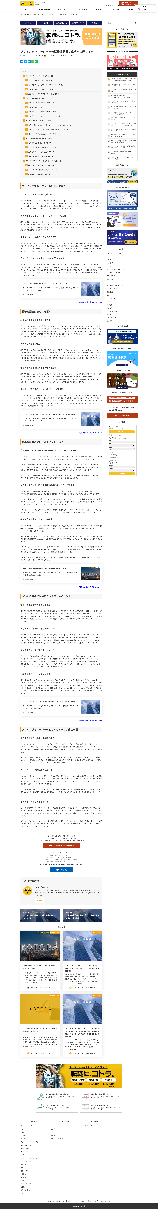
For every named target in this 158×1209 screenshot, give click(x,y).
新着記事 (109, 305)
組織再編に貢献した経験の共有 (39, 174)
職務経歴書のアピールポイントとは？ (39, 120)
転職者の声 (84, 1201)
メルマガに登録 (123, 415)
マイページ (93, 1201)
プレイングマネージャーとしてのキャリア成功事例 (43, 161)
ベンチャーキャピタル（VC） (116, 285)
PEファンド (110, 266)
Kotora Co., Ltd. (79, 1206)
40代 (120, 438)
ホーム (52, 1201)
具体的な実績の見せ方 (36, 107)
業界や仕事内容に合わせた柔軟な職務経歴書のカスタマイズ (49, 129)
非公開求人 (119, 436)
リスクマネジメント (113, 289)
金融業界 (109, 321)
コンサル (53, 1129)
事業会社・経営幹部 (57, 1138)
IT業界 (109, 260)
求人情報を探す (60, 1201)
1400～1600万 (113, 459)
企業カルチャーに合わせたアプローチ (41, 152)
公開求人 (112, 436)
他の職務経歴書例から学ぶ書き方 (39, 143)
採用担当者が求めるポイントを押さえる (42, 134)
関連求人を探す (61, 870)
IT (51, 1132)
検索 (134, 23)
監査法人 (109, 308)
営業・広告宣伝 (111, 298)
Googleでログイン (147, 9)
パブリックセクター (113, 282)
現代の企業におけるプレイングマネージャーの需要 (46, 85)
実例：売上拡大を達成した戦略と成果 (41, 165)
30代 (115, 438)
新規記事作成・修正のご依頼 (90, 1126)
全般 (108, 295)
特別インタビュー (73, 1201)
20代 (111, 438)
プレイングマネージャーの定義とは (40, 80)
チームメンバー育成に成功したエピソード (43, 170)
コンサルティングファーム (115, 273)
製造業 (109, 314)
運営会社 (101, 1201)
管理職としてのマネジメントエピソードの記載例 (45, 116)
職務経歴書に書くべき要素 (35, 98)
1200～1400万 (113, 457)
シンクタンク (111, 279)
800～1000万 (113, 454)
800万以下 (112, 452)
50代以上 (125, 438)
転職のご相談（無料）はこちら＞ (90, 302)
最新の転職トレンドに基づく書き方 (40, 156)
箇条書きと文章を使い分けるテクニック (42, 147)
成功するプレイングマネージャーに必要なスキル (45, 94)
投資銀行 (109, 302)
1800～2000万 (113, 462)
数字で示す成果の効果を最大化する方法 (42, 112)
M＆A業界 (110, 263)
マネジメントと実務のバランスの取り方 (42, 89)
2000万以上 (113, 463)
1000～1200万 (113, 455)
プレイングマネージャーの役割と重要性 (40, 76)
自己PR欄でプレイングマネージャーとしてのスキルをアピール (50, 125)
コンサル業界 (111, 276)
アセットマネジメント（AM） (116, 269)
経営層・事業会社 (112, 311)
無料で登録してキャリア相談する (61, 845)
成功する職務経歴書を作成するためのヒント (41, 138)
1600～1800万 (113, 460)
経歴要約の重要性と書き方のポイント (41, 103)
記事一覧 (39, 900)
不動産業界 (110, 292)
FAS (108, 256)
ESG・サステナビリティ (114, 253)
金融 (52, 1126)
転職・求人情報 (68, 56)
